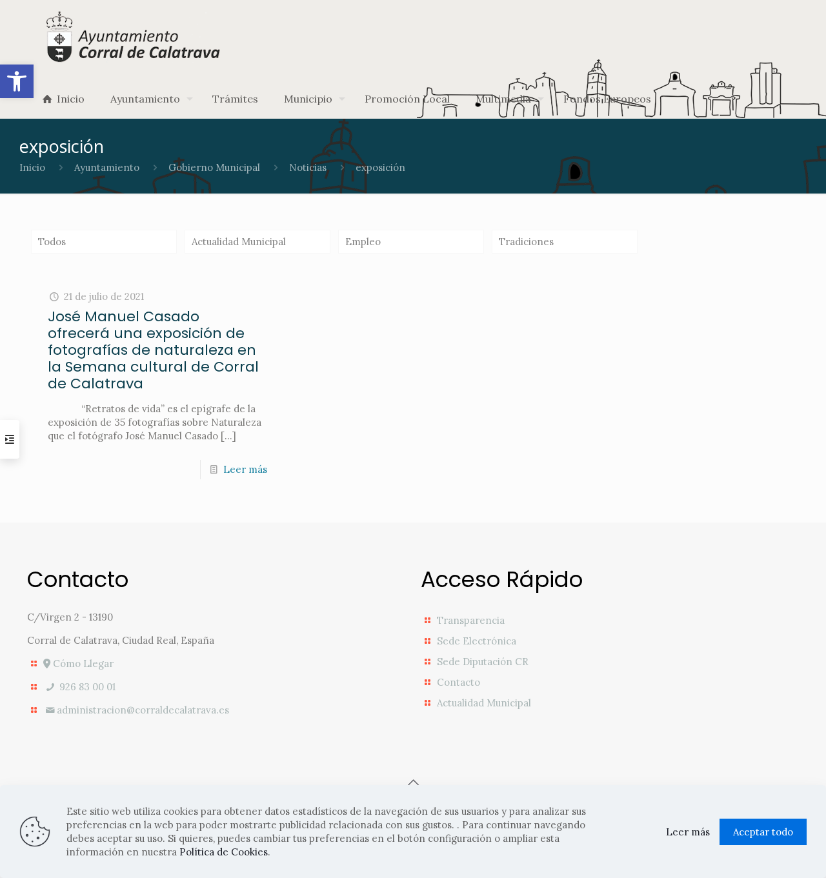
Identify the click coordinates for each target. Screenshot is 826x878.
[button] (17, 81)
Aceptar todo (763, 832)
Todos (52, 241)
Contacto (458, 682)
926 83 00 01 (86, 687)
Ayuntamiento (106, 167)
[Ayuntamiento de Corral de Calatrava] (134, 36)
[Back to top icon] (413, 782)
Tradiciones (526, 241)
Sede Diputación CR (483, 661)
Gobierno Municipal (214, 167)
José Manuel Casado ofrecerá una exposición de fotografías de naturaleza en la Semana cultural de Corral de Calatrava (153, 350)
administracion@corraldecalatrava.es (143, 710)
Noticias (308, 167)
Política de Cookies (223, 852)
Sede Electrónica (476, 641)
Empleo (363, 241)
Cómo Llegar (82, 663)
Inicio (32, 167)
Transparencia (471, 620)
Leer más (245, 469)
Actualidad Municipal (239, 241)
